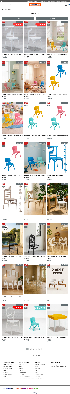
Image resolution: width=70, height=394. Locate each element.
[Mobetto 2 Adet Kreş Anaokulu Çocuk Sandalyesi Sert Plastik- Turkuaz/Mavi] (35, 158)
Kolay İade (21, 374)
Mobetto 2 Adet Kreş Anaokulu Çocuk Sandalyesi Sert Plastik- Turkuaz (35, 337)
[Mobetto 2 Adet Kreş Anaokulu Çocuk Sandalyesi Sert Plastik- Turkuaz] (35, 320)
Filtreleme (52, 18)
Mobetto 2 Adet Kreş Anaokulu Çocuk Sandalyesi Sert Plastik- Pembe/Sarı (12, 135)
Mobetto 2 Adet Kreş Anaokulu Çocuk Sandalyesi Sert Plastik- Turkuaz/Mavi (35, 175)
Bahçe (4, 376)
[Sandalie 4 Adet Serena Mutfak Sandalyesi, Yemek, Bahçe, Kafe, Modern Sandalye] (12, 239)
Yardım (20, 366)
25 (39, 349)
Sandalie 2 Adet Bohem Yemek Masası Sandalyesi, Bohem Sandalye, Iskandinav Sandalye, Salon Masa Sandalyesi (57, 297)
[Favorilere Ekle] (12, 40)
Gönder (64, 369)
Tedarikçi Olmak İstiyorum (49, 1)
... (36, 349)
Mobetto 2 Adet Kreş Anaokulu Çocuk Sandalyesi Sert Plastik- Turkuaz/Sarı (35, 135)
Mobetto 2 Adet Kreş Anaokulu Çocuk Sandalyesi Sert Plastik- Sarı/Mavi (57, 94)
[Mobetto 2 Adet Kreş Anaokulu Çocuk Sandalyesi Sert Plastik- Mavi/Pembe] (12, 158)
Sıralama (19, 18)
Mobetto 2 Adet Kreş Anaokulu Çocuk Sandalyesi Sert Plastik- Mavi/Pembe (12, 175)
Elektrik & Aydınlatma (7, 366)
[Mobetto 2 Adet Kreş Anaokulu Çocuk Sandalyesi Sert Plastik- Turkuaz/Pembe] (57, 118)
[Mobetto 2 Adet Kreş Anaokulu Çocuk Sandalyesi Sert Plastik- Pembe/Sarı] (12, 118)
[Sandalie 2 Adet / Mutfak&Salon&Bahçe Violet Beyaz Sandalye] (35, 37)
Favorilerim (21, 370)
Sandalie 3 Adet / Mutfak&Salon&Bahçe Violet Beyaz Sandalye (12, 54)
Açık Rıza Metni (22, 382)
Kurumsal (58, 1)
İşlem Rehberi (22, 364)
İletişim (36, 370)
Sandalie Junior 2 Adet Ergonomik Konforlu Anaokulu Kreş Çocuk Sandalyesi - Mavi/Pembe (35, 94)
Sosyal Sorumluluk (39, 374)
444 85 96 (4, 1)
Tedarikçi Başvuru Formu (40, 378)
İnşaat (4, 370)
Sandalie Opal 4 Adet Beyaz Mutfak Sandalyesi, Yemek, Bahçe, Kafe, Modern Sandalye (57, 216)
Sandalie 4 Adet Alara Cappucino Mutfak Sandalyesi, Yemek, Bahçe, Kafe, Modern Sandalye (35, 216)
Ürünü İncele (17, 40)
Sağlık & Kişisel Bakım (7, 364)
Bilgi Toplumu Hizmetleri (40, 364)
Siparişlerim (21, 368)
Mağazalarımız (64, 1)
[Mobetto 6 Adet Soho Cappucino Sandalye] (12, 199)
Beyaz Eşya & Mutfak (7, 374)
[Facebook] (31, 355)
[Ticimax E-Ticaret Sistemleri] (35, 393)
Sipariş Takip (39, 1)
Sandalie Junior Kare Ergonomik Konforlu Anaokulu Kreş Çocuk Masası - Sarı (57, 337)
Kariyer (36, 372)
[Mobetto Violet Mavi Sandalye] (57, 158)
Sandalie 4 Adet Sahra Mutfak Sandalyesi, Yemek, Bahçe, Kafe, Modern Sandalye (35, 256)
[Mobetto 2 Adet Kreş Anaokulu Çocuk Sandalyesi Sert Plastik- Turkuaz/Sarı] (35, 118)
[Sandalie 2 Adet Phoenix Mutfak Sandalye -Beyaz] (12, 320)
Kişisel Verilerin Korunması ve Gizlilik (26, 378)
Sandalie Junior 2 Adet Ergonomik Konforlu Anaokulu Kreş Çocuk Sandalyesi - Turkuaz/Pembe (12, 94)
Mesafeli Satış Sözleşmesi (24, 376)
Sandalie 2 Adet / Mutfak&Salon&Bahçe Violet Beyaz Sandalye (35, 54)
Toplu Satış (37, 376)
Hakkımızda (37, 368)
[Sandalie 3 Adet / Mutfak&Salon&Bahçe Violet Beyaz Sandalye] (12, 37)
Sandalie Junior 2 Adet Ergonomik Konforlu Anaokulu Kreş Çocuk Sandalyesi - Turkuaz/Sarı (57, 54)
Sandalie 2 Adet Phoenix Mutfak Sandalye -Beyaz (12, 337)
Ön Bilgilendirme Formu (24, 380)
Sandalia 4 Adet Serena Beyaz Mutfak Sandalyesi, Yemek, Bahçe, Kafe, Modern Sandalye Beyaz (35, 297)
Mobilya (5, 382)
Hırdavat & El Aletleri (7, 368)
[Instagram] (36, 355)
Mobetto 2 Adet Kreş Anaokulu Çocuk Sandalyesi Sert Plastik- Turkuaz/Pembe (57, 135)
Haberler (36, 366)
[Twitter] (33, 355)
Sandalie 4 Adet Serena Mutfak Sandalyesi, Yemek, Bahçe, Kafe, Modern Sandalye (12, 256)
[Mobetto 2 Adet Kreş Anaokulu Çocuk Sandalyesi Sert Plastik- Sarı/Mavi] (57, 77)
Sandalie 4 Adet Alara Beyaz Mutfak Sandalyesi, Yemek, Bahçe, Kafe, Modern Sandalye (12, 297)
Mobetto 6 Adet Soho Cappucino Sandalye (12, 216)
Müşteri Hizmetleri (31, 1)
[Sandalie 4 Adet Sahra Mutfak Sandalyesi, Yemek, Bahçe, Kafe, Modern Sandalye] (35, 239)
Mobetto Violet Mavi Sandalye (55, 175)
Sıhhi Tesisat (6, 380)
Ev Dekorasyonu (6, 372)
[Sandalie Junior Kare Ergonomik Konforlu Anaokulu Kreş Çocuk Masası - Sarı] (57, 320)
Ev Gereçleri (5, 378)
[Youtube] (39, 355)
